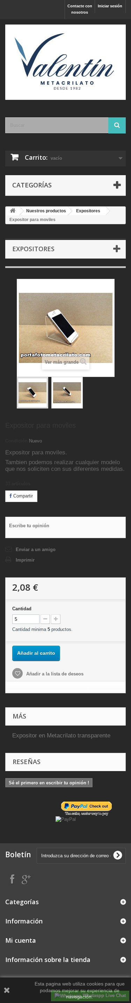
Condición (16, 441)
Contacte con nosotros (79, 9)
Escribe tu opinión (29, 525)
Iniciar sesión (110, 6)
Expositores (88, 210)
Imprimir (25, 560)
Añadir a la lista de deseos (54, 673)
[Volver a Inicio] (12, 211)
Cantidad (21, 608)
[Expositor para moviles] (32, 392)
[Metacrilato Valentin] (65, 62)
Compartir (22, 496)
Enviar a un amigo (36, 549)
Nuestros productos (46, 210)
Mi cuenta (20, 940)
